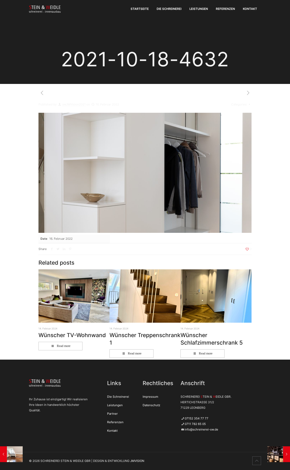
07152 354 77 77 (196, 418)
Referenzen (115, 422)
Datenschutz (151, 405)
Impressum (150, 397)
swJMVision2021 (74, 104)
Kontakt (112, 430)
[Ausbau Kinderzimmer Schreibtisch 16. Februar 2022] (11, 454)
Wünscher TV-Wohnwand (72, 335)
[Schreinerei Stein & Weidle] (45, 9)
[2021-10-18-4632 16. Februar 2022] (278, 454)
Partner (112, 413)
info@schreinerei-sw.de (201, 429)
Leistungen (115, 405)
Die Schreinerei (118, 397)
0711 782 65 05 (195, 424)
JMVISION (137, 461)
